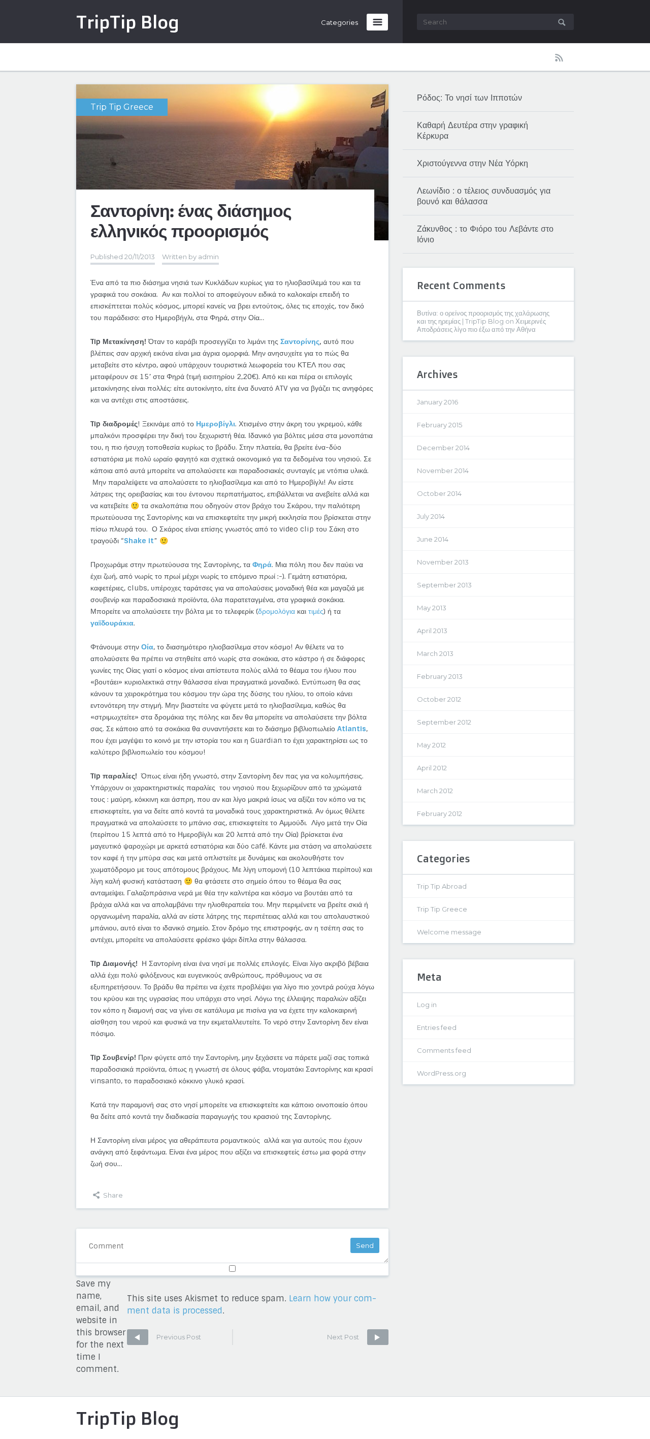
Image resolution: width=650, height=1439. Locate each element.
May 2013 (431, 608)
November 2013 (443, 562)
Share (112, 1195)
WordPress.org (441, 1073)
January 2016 (437, 402)
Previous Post (164, 1337)
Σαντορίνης (299, 341)
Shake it (139, 540)
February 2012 (439, 813)
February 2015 (439, 425)
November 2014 (443, 470)
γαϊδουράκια (112, 623)
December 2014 (443, 448)
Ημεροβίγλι (215, 423)
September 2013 (444, 585)
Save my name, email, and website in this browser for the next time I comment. (100, 1326)
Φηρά (262, 564)
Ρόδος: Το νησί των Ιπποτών (469, 97)
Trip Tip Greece (121, 107)
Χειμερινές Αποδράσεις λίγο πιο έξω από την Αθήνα (481, 325)
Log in (427, 1004)
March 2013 (435, 653)
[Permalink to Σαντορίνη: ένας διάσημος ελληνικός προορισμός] (232, 162)
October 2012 (439, 699)
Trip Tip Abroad (442, 886)
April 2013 (432, 631)
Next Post (344, 1337)
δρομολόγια (276, 611)
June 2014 (432, 539)
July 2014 (431, 516)
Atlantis (351, 728)
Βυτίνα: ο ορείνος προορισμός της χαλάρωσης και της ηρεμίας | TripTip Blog (483, 317)
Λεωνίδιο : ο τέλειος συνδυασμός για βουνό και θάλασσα (483, 196)
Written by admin (190, 257)
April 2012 (432, 768)
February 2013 (440, 676)
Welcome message (449, 932)
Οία (147, 646)
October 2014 (439, 493)
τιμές (315, 611)
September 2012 (444, 722)
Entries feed (437, 1027)
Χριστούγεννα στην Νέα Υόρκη (472, 163)
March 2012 (435, 791)
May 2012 (431, 745)
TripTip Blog (127, 1417)
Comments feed (444, 1050)
